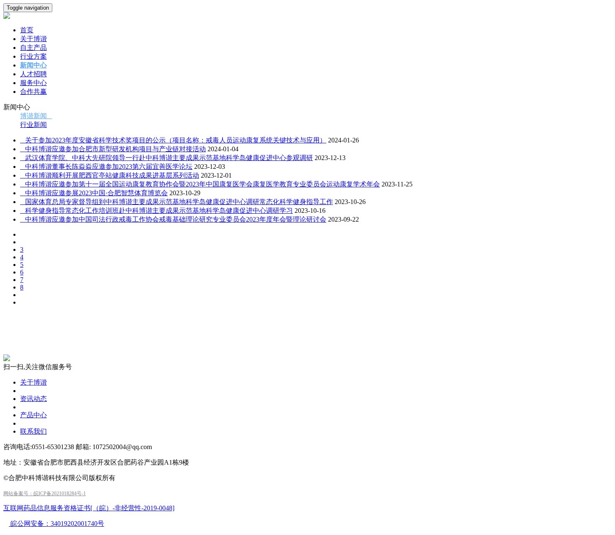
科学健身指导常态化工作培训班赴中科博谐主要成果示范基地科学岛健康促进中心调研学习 (156, 210)
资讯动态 (33, 398)
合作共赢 (33, 91)
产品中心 (33, 415)
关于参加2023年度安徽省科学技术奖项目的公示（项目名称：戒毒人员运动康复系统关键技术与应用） (173, 140)
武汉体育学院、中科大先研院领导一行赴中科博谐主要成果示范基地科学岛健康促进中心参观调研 (166, 157)
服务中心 (33, 82)
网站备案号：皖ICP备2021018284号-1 (44, 493)
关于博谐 (33, 38)
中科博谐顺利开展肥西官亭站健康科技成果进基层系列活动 (109, 175)
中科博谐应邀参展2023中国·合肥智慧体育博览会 (94, 192)
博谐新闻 (36, 115)
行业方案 (33, 56)
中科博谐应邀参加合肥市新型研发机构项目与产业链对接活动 (113, 148)
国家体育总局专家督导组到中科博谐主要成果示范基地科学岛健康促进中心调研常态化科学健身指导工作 (176, 201)
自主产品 (33, 47)
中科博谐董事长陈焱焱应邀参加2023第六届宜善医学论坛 (106, 166)
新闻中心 (33, 65)
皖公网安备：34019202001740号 (56, 523)
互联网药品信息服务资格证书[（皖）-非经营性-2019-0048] (88, 508)
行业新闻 (33, 124)
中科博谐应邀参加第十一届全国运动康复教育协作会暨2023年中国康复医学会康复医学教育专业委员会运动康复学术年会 (200, 184)
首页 (26, 30)
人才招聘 (33, 74)
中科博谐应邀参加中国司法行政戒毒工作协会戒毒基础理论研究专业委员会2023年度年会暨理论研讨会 (173, 219)
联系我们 (33, 431)
